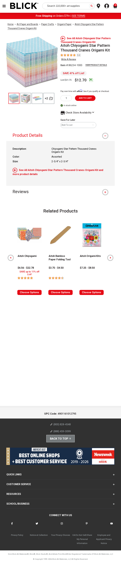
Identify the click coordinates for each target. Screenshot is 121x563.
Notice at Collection (39, 535)
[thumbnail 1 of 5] (13, 98)
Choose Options (29, 292)
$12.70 (81, 80)
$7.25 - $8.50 (87, 267)
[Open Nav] (4, 6)
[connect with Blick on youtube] (111, 525)
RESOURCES (13, 493)
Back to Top (59, 438)
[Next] (110, 258)
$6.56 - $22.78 (26, 267)
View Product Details (96, 65)
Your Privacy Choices (60, 535)
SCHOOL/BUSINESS (17, 503)
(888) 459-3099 (62, 431)
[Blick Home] (24, 6)
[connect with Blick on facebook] (12, 525)
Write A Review (68, 59)
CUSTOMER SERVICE (18, 484)
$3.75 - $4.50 (56, 267)
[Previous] (11, 258)
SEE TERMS (78, 15)
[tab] (60, 135)
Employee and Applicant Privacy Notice (104, 539)
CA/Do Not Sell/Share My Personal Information (82, 539)
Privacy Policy (17, 535)
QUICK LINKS (14, 474)
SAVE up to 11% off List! (29, 273)
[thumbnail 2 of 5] (25, 98)
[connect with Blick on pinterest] (87, 525)
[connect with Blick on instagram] (62, 525)
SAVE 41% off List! (73, 73)
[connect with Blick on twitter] (37, 525)
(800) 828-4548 (62, 424)
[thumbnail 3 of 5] (37, 98)
